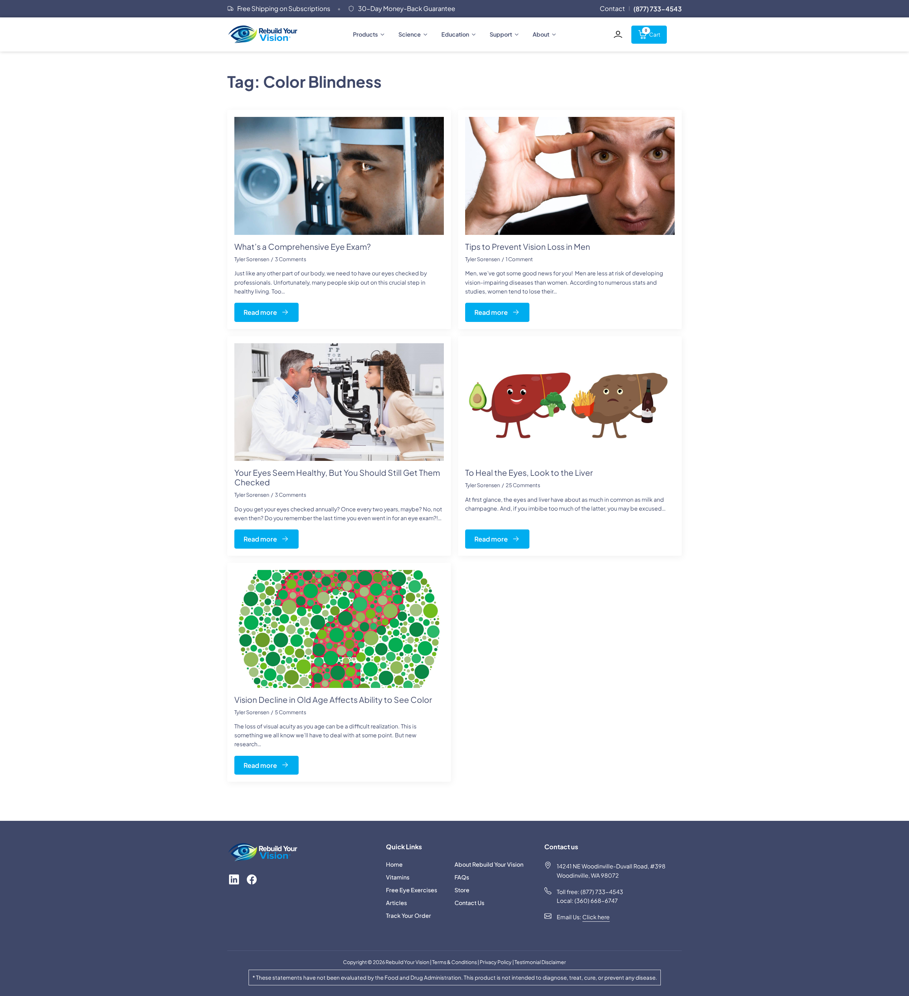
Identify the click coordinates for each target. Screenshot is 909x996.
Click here (596, 917)
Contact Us (469, 902)
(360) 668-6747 (596, 900)
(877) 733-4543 (602, 891)
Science (409, 34)
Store (461, 890)
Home (394, 864)
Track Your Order (408, 915)
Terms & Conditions (454, 962)
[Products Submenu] (384, 34)
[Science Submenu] (427, 34)
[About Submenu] (556, 34)
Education (455, 34)
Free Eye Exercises (411, 890)
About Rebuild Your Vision (486, 864)
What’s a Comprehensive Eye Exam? (302, 247)
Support (501, 34)
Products (365, 34)
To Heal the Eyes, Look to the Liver (529, 473)
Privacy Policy (496, 962)
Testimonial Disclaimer (540, 962)
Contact (612, 8)
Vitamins (397, 877)
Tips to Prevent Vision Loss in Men (527, 247)
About (541, 34)
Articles (396, 902)
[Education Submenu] (476, 34)
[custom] (234, 879)
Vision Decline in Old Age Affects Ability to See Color (333, 700)
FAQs (461, 877)
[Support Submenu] (519, 34)
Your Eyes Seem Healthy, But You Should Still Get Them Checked (337, 477)
